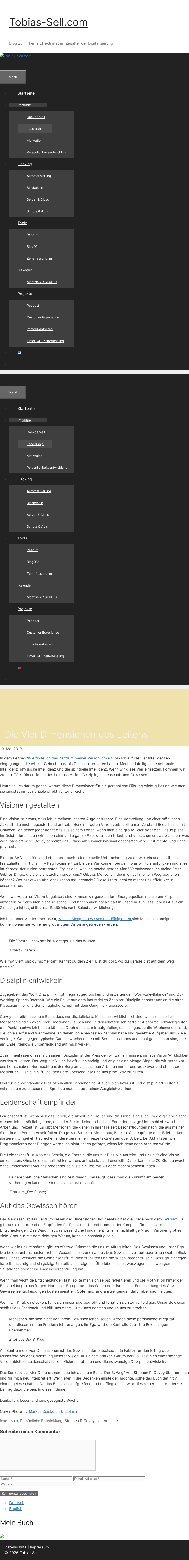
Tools (22, 222)
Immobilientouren (40, 329)
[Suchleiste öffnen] (8, 64)
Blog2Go (33, 246)
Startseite (26, 93)
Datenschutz (16, 1547)
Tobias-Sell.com (48, 22)
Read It (32, 235)
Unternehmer (108, 1420)
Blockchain (35, 188)
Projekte (25, 293)
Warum (170, 1219)
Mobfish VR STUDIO (42, 282)
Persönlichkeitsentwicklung (47, 152)
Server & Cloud (38, 199)
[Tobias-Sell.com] (16, 56)
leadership (9, 1420)
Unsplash (69, 1411)
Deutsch (16, 1502)
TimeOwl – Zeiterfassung (45, 341)
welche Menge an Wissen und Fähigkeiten (95, 918)
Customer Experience (43, 317)
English (15, 1508)
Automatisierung (39, 176)
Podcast (33, 305)
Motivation (34, 140)
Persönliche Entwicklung (41, 1420)
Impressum (39, 1547)
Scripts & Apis (37, 211)
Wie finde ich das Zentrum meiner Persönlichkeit (70, 758)
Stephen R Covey (79, 1420)
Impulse (24, 105)
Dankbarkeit (36, 117)
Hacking (25, 164)
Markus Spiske (41, 1411)
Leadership (35, 129)
